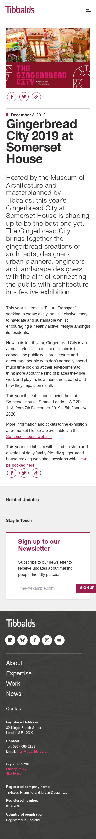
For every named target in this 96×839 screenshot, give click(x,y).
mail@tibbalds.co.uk (32, 751)
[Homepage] (26, 9)
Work (13, 684)
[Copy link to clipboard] (36, 96)
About (14, 664)
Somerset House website (29, 436)
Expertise (19, 674)
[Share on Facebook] (11, 96)
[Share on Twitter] (24, 96)
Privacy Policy (16, 769)
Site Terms (13, 773)
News (14, 694)
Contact (14, 709)
